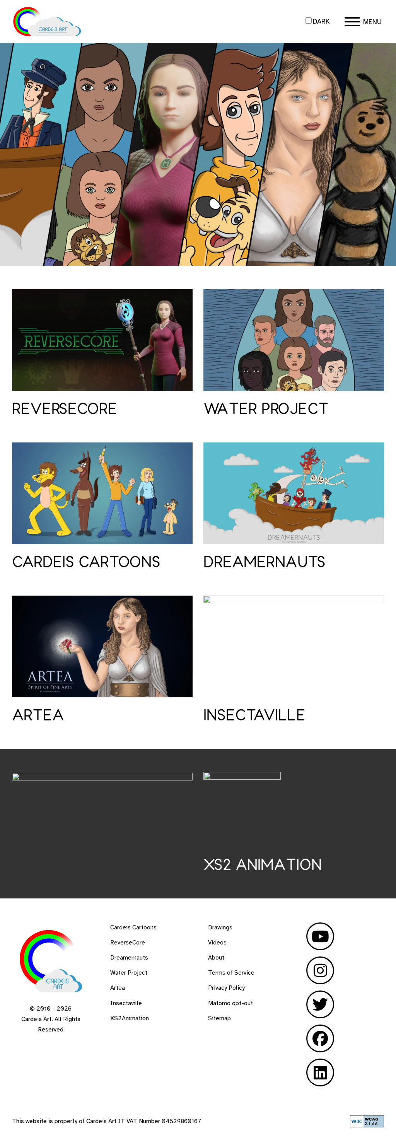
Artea (38, 716)
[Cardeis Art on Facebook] (320, 1038)
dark (321, 21)
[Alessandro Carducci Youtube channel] (320, 936)
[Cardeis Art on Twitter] (320, 1004)
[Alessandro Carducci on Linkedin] (320, 1072)
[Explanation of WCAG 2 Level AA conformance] (367, 1125)
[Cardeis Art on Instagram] (320, 970)
